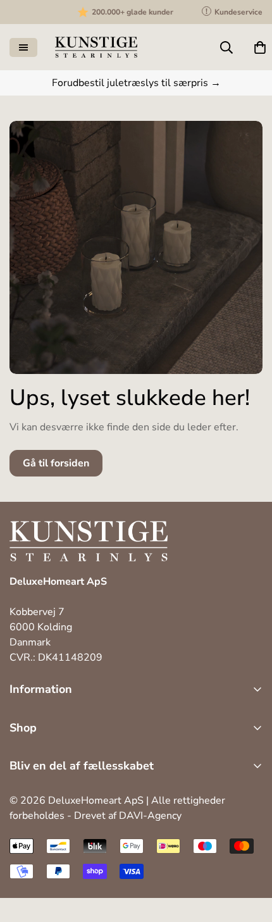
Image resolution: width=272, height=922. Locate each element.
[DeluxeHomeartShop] (96, 47)
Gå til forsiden (56, 463)
